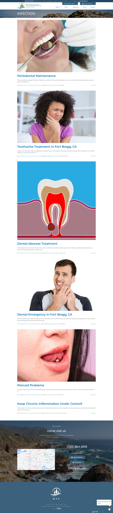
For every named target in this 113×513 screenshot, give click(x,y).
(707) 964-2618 (77, 446)
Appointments (59, 504)
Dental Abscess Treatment (37, 243)
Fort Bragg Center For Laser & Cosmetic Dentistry (29, 85)
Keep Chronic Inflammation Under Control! (49, 404)
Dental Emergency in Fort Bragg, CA (44, 314)
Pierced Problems (30, 385)
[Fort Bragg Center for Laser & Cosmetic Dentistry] (29, 3)
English (96, 511)
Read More (93, 85)
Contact (53, 504)
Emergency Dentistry (55, 156)
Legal (65, 504)
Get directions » (83, 1)
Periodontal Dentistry (51, 85)
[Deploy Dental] (59, 508)
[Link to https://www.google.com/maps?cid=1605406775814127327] (53, 499)
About (48, 504)
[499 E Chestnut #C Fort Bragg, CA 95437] (36, 449)
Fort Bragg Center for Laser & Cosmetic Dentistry (58, 506)
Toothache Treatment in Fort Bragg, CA (47, 146)
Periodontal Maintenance (36, 76)
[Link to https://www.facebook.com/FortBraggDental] (56, 499)
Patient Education (52, 394)
